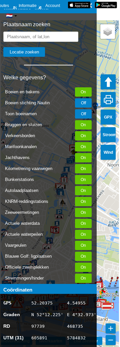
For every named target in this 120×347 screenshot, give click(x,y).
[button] (109, 286)
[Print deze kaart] (108, 99)
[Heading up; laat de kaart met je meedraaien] (108, 81)
